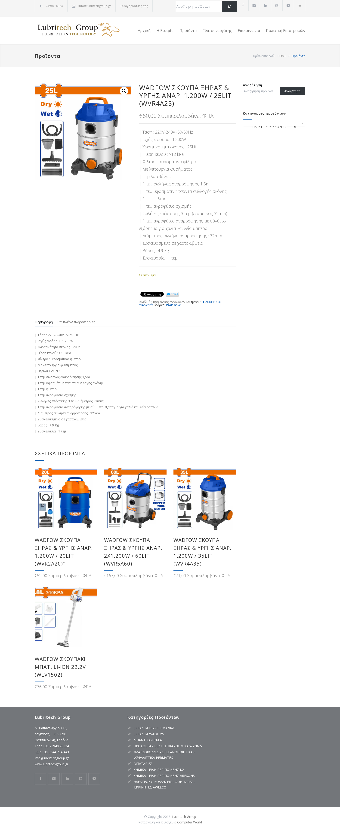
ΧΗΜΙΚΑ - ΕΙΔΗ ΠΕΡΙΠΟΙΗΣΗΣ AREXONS (164, 775)
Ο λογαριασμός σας (134, 6)
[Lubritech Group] (77, 30)
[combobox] (274, 123)
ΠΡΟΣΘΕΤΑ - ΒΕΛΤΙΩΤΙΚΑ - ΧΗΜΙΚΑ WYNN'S (168, 746)
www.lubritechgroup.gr (51, 764)
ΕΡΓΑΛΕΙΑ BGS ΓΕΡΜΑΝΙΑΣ (154, 728)
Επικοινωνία (249, 30)
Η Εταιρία (165, 30)
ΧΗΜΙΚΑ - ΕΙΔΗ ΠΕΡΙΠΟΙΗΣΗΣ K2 (159, 769)
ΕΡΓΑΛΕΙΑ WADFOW (149, 734)
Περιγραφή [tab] (44, 321)
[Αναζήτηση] (229, 6)
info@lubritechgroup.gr (52, 758)
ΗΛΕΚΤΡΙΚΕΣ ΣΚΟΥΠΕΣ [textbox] (273, 127)
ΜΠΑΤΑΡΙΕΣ (143, 763)
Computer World (189, 822)
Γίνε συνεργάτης (217, 30)
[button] (124, 91)
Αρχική (144, 30)
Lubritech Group (184, 816)
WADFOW (173, 305)
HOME (282, 56)
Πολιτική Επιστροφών (285, 30)
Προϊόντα (188, 30)
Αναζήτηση (252, 85)
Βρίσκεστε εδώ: (264, 56)
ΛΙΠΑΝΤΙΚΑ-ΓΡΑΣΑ (148, 740)
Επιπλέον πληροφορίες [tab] (76, 321)
